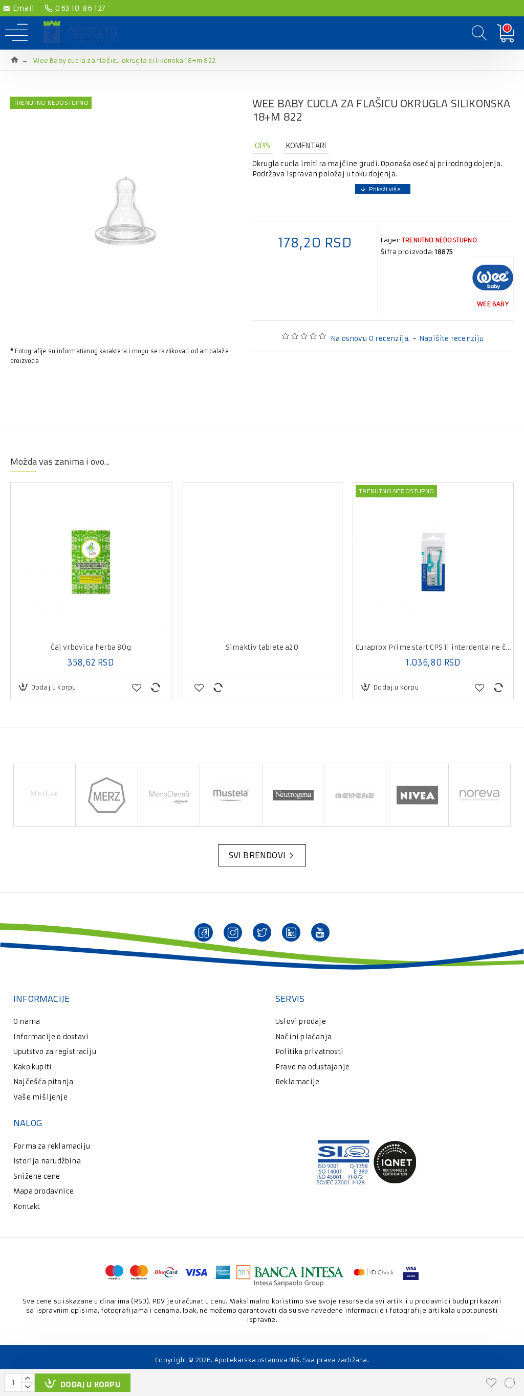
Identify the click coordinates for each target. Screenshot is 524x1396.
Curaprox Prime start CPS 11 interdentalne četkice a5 (433, 648)
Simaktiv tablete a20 (262, 648)
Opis (263, 145)
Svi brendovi (257, 855)
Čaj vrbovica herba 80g (91, 648)
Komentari (306, 145)
